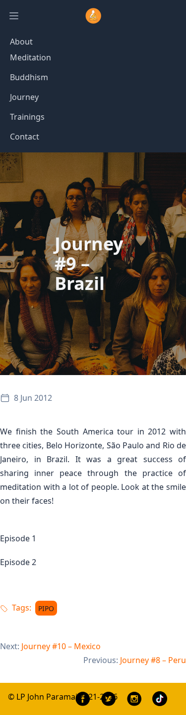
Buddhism (29, 77)
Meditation (30, 57)
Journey (24, 97)
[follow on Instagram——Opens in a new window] (134, 699)
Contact (24, 136)
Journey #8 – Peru (153, 660)
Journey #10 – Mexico (61, 646)
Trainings (27, 116)
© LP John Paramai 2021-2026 (63, 696)
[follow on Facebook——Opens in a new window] (83, 699)
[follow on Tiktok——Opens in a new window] (160, 699)
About (21, 41)
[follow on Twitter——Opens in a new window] (109, 699)
